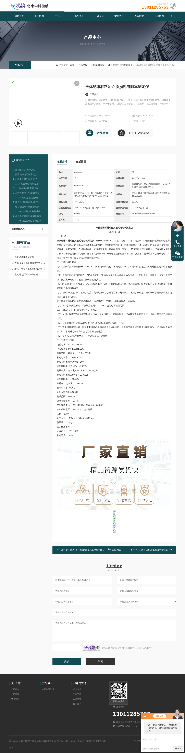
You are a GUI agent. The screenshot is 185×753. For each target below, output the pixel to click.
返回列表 (116, 549)
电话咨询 (177, 246)
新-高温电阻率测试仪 (25, 170)
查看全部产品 (18, 228)
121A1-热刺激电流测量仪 (27, 197)
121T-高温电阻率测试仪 (26, 183)
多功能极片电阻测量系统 (27, 207)
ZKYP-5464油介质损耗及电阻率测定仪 (88, 549)
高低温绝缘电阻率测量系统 (28, 216)
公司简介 (15, 689)
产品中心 (59, 16)
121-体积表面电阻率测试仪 (28, 220)
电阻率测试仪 (97, 65)
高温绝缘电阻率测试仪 (26, 174)
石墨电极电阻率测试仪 (26, 179)
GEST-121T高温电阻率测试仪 (153, 549)
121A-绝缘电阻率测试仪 (26, 188)
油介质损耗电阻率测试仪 (120, 65)
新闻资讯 (79, 16)
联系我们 (159, 16)
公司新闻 (15, 694)
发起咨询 (177, 749)
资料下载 (77, 694)
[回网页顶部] (177, 235)
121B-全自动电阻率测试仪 (27, 211)
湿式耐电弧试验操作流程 (26, 274)
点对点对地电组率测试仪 (27, 193)
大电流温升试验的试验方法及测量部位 (29, 263)
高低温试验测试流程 (24, 257)
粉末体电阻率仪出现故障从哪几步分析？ (29, 268)
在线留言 (139, 16)
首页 (72, 65)
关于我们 (39, 16)
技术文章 (99, 16)
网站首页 (19, 16)
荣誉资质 (119, 16)
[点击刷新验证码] (91, 648)
